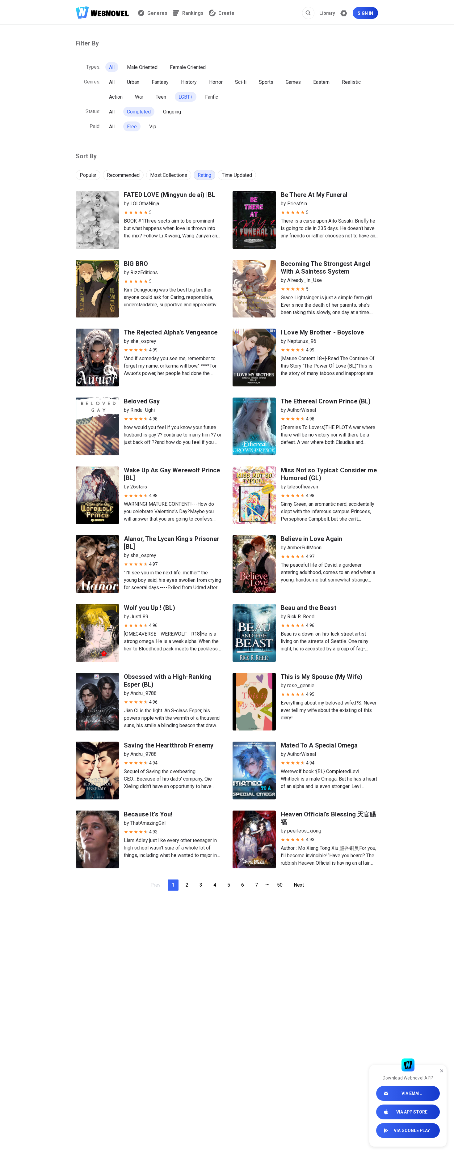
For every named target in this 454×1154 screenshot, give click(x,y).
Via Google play (412, 1130)
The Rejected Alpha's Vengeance (171, 332)
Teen (161, 97)
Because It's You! (148, 814)
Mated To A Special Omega (319, 745)
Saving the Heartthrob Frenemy (168, 745)
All (112, 67)
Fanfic (211, 97)
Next (299, 885)
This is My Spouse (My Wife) (321, 676)
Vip (152, 127)
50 (280, 885)
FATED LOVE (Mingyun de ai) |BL (170, 194)
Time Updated (237, 175)
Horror (216, 82)
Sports (266, 82)
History (189, 82)
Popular (88, 175)
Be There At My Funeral (314, 194)
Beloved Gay (142, 401)
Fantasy (160, 82)
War (139, 97)
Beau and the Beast (308, 607)
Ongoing (172, 112)
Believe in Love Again (311, 539)
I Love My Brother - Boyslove (322, 332)
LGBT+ (186, 97)
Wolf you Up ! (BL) (149, 607)
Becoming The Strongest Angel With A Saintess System (325, 267)
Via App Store (411, 1111)
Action (116, 97)
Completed (139, 112)
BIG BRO (136, 263)
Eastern (321, 82)
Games (293, 82)
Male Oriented (142, 67)
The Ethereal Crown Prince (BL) (326, 401)
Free (132, 127)
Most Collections (168, 175)
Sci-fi (240, 82)
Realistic (351, 82)
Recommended (123, 175)
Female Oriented (188, 67)
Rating (204, 175)
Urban (133, 82)
